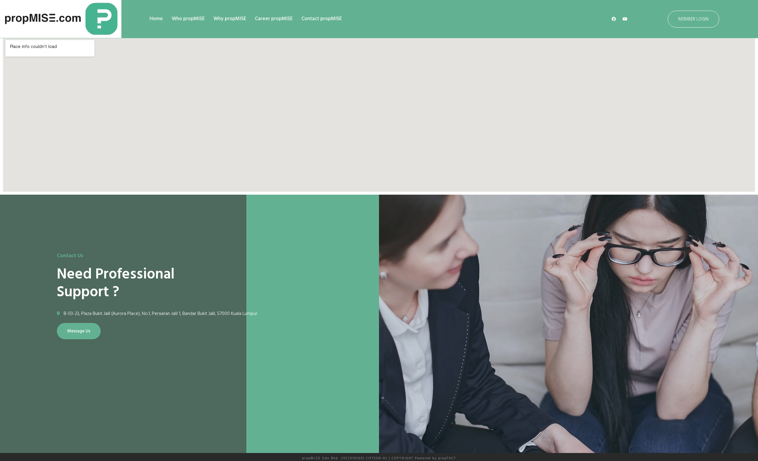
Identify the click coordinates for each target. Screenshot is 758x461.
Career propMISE (274, 18)
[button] (693, 19)
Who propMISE (188, 18)
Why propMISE (229, 18)
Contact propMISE (321, 18)
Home (156, 18)
